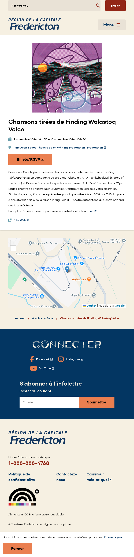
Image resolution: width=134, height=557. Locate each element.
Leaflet (91, 305)
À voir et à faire (42, 318)
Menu (108, 24)
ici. (93, 211)
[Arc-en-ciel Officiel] (23, 504)
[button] (67, 269)
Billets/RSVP (30, 161)
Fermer (17, 548)
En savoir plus (113, 537)
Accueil (20, 318)
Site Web (21, 220)
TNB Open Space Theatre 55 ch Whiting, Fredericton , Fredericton (59, 148)
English (115, 5)
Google (120, 305)
